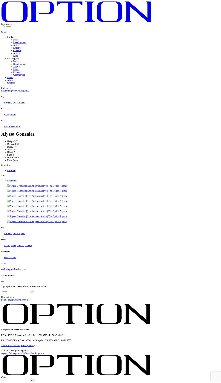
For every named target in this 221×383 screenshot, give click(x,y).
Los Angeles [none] (13, 58)
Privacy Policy (28, 345)
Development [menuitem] (19, 42)
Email (7, 126)
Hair (9, 157)
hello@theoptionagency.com (14, 299)
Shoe (9, 155)
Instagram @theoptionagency (15, 90)
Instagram (15, 126)
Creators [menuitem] (17, 50)
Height (10, 141)
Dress (10, 144)
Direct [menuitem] (16, 69)
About (7, 245)
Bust (9, 146)
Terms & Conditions (10, 345)
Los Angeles (19, 102)
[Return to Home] (76, 21)
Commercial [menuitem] (19, 74)
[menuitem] (3, 29)
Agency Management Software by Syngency (22, 353)
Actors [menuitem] (16, 53)
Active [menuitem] (16, 45)
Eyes (9, 160)
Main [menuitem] (15, 39)
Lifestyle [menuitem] (17, 47)
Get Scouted (10, 114)
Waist (9, 149)
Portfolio (11, 170)
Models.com (20, 269)
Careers (28, 245)
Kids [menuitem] (15, 56)
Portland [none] (11, 37)
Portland (8, 102)
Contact (20, 245)
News (13, 245)
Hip (9, 152)
